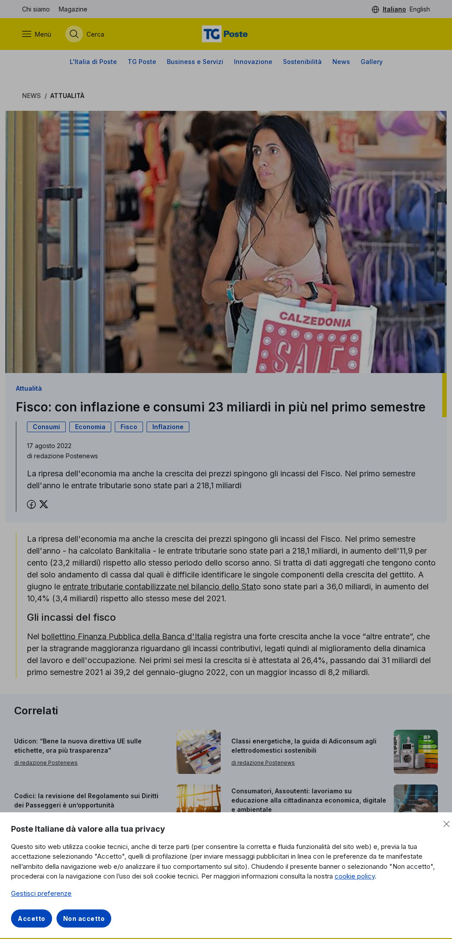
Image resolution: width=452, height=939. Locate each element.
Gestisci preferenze (41, 893)
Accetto (31, 918)
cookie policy (355, 876)
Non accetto (84, 918)
